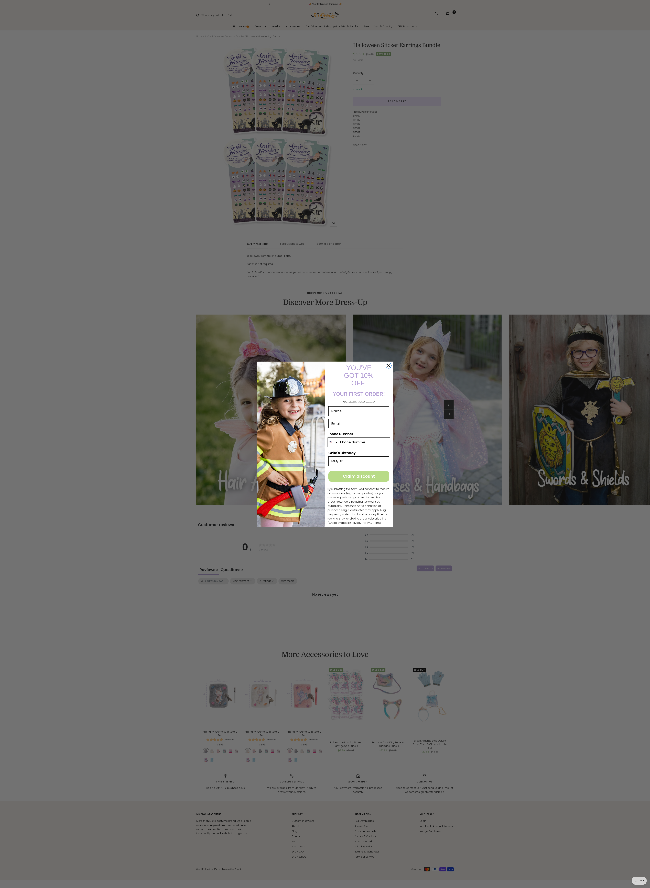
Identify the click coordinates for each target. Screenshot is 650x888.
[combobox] (333, 442)
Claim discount (359, 476)
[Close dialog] (388, 365)
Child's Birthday (342, 453)
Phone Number (340, 434)
